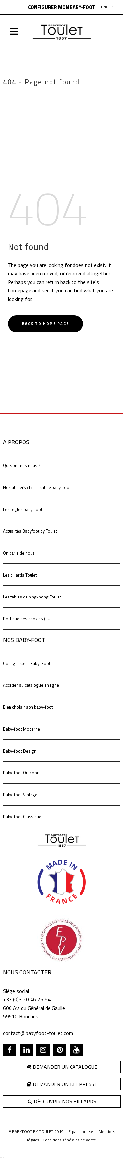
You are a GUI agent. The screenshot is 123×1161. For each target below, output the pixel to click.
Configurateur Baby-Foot (26, 663)
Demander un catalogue (64, 1067)
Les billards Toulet (20, 575)
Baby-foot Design (19, 751)
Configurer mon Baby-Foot (61, 7)
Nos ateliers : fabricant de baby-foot (37, 487)
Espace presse (80, 1131)
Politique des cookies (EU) (27, 618)
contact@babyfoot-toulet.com (38, 1033)
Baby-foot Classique (22, 816)
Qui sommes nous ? (21, 465)
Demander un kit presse (64, 1084)
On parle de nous (19, 553)
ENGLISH (108, 7)
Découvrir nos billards (64, 1101)
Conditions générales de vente (69, 1140)
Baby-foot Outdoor (21, 773)
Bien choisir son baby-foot (28, 707)
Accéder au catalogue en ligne (31, 685)
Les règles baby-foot (22, 509)
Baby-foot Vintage (20, 794)
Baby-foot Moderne (21, 729)
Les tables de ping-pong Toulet (32, 597)
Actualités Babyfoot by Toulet (30, 531)
